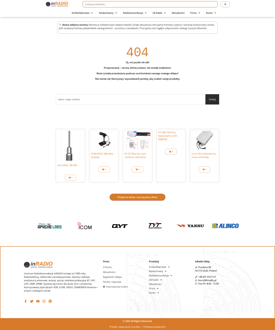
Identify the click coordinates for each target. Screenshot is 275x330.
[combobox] (130, 99)
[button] (70, 178)
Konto (209, 12)
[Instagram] (44, 301)
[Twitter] (31, 301)
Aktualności (178, 12)
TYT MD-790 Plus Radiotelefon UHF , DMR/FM (168, 136)
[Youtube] (38, 301)
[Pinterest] (50, 301)
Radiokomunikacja (133, 12)
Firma (193, 12)
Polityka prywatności (155, 326)
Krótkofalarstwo (81, 12)
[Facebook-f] (25, 301)
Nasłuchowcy (106, 12)
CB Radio (157, 12)
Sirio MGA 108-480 (67, 165)
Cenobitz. (136, 326)
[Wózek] (225, 4)
